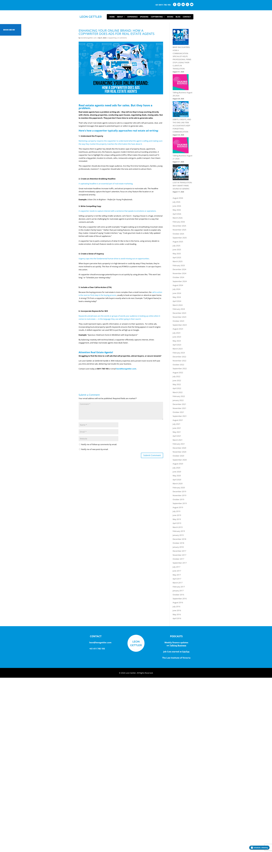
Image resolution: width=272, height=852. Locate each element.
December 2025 (179, 226)
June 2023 (177, 337)
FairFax (185, 651)
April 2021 (177, 436)
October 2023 (178, 321)
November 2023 (179, 317)
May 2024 (177, 297)
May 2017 (177, 575)
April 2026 (177, 214)
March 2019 (178, 527)
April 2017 (177, 579)
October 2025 (178, 234)
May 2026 (177, 210)
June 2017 (177, 571)
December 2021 (179, 404)
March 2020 (178, 483)
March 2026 (178, 218)
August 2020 (178, 463)
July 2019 (176, 511)
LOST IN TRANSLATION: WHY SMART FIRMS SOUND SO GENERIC (182, 185)
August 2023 (178, 329)
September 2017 (180, 563)
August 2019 (178, 507)
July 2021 (176, 424)
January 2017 (178, 590)
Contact (187, 17)
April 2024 (177, 301)
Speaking (144, 17)
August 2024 (178, 285)
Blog (178, 17)
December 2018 (179, 539)
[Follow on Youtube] (191, 4)
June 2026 (177, 206)
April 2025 (177, 257)
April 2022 (177, 388)
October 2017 (178, 559)
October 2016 (178, 594)
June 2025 (177, 249)
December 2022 (179, 356)
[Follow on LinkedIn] (183, 4)
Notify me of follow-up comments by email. (99, 444)
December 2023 (179, 313)
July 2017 (176, 567)
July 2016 (176, 606)
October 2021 (178, 412)
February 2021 (179, 444)
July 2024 (176, 289)
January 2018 (178, 547)
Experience (132, 17)
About (120, 17)
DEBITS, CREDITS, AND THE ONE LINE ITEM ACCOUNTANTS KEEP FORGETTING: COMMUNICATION (182, 125)
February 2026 (179, 222)
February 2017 (179, 586)
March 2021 (178, 440)
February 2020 (179, 487)
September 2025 (180, 237)
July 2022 (176, 376)
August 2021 (178, 420)
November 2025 (179, 229)
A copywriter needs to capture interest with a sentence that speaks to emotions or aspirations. (117, 211)
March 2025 (178, 261)
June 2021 (177, 428)
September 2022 (180, 368)
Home (112, 17)
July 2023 (176, 333)
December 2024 (179, 269)
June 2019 (177, 515)
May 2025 (177, 253)
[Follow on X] (187, 4)
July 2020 (176, 468)
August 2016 (178, 602)
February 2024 (179, 309)
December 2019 (179, 491)
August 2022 (178, 372)
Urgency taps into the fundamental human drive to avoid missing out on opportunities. (114, 258)
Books (170, 17)
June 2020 (177, 471)
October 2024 (178, 277)
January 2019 (178, 535)
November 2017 (179, 555)
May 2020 (177, 475)
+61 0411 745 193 (163, 4)
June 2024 (177, 293)
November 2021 (179, 408)
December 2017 (179, 551)
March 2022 (178, 392)
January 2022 (178, 400)
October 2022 (178, 364)
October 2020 (178, 456)
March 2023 (178, 348)
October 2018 (178, 543)
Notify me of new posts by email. (94, 449)
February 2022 (179, 396)
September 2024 (180, 281)
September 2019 (180, 503)
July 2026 (176, 202)
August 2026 (178, 198)
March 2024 (178, 305)
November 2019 (179, 495)
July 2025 (176, 245)
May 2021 (177, 432)
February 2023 (179, 352)
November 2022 (179, 360)
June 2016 (177, 610)
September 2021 (180, 416)
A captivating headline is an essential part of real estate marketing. (106, 183)
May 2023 (177, 341)
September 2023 (180, 325)
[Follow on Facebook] (174, 4)
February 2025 (179, 265)
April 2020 (177, 479)
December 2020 (179, 448)
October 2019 (178, 499)
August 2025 (178, 241)
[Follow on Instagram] (179, 4)
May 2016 (177, 614)
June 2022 (177, 380)
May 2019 (177, 519)
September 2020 (180, 460)
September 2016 (180, 598)
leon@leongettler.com (88, 38)
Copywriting (157, 17)
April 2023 (177, 345)
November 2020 (179, 452)
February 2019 (179, 531)
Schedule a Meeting (261, 848)
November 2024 (179, 273)
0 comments (122, 38)
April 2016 (177, 618)
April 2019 (177, 523)
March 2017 (178, 582)
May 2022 (177, 384)
